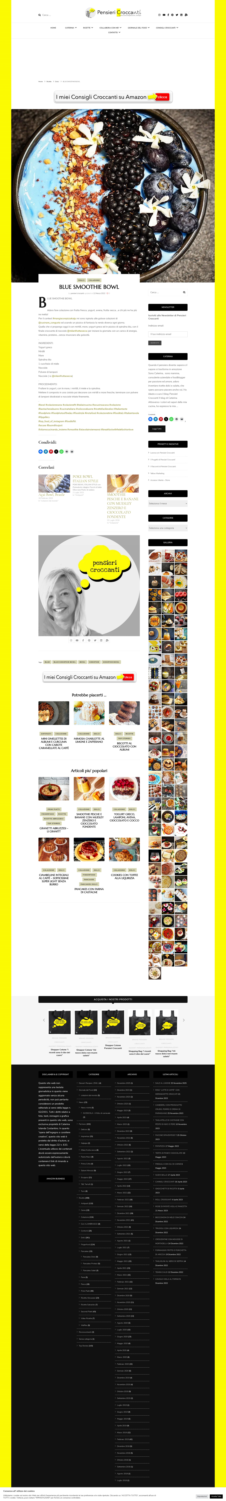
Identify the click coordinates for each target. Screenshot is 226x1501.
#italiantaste (120, 408)
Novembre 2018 (123, 1453)
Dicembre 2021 (123, 1213)
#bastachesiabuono (48, 408)
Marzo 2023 (122, 1124)
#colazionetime (104, 413)
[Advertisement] (113, 58)
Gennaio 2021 (122, 1288)
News (81, 1102)
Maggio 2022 (122, 1179)
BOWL (82, 662)
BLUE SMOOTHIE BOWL (65, 662)
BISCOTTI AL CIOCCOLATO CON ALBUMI (124, 746)
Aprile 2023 (121, 1117)
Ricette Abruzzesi (53, 819)
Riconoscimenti (85, 1332)
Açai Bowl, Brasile (51, 494)
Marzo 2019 (122, 1432)
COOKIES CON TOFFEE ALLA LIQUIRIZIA (124, 876)
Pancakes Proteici (90, 1263)
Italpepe (84, 1143)
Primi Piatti (54, 809)
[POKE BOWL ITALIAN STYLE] (90, 485)
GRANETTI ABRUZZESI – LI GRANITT (54, 830)
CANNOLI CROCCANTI (164, 1182)
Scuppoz (84, 1177)
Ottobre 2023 (122, 1104)
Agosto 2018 (122, 1473)
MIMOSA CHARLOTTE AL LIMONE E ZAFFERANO (89, 740)
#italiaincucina (84, 404)
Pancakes (89, 879)
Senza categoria (85, 1339)
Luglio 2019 (122, 1405)
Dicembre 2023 (123, 1090)
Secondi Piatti (86, 1311)
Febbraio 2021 (123, 1282)
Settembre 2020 (123, 1316)
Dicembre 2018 (123, 1446)
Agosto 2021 (122, 1241)
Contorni (84, 1231)
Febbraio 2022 (123, 1199)
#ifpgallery (44, 417)
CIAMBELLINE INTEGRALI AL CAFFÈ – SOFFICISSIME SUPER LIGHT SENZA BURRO (54, 879)
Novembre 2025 (123, 1083)
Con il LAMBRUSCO (89, 1224)
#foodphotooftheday (62, 413)
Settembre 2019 (123, 1398)
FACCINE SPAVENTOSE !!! (166, 1135)
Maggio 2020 (122, 1343)
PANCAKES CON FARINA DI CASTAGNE (89, 891)
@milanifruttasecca (77, 330)
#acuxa (42, 425)
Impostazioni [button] (202, 1496)
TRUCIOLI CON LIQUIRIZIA (166, 1228)
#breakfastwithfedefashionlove (117, 429)
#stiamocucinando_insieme (52, 429)
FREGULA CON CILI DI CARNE (168, 1164)
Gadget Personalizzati (60, 1046)
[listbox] (113, 1033)
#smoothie (72, 429)
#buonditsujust (54, 425)
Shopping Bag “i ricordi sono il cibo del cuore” (140, 1052)
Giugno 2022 (122, 1172)
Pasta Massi (86, 1157)
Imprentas (85, 1136)
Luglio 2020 (122, 1330)
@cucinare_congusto (49, 322)
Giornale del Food (137, 28)
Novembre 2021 (123, 1220)
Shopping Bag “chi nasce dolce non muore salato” (166, 1054)
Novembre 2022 (123, 1138)
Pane (83, 1277)
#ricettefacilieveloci (104, 408)
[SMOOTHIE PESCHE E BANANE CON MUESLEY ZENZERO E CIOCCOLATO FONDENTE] (123, 484)
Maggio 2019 (122, 1419)
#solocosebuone (84, 408)
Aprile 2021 (121, 1268)
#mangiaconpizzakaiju (64, 318)
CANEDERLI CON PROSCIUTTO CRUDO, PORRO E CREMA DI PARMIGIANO (168, 1109)
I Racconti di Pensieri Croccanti (163, 466)
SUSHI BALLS (161, 1175)
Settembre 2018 (123, 1467)
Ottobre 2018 (122, 1460)
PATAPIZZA (160, 1146)
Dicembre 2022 (123, 1131)
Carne (83, 1210)
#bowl (41, 404)
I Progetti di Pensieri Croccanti (162, 459)
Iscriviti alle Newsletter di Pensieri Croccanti (167, 317)
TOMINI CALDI (161, 1272)
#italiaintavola (131, 413)
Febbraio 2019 (123, 1439)
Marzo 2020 (122, 1357)
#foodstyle (78, 413)
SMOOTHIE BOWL (111, 662)
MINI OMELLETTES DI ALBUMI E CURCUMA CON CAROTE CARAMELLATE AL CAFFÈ (54, 743)
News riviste (86, 1107)
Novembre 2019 (123, 1384)
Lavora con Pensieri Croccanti (162, 453)
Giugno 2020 (122, 1336)
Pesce (83, 1284)
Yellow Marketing (157, 473)
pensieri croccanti (77, 293)
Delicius (84, 1129)
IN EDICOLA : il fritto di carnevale (96, 1113)
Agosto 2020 (122, 1323)
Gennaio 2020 (122, 1371)
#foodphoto (44, 413)
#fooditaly (118, 413)
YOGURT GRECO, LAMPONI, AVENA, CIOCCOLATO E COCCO (124, 817)
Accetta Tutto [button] (216, 1496)
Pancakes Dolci (89, 884)
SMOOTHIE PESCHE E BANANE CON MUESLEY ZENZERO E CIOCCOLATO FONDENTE (122, 505)
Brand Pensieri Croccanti (59, 1040)
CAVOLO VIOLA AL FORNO (167, 1279)
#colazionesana (54, 404)
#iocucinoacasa (100, 404)
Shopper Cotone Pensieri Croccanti (113, 1047)
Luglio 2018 (122, 1480)
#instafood (90, 413)
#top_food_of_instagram (51, 421)
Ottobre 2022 (122, 1145)
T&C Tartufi (85, 1184)
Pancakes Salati (89, 1270)
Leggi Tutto (157, 429)
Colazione (94, 280)
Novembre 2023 (123, 1097)
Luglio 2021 (122, 1247)
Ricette (86, 28)
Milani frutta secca (88, 1150)
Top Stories (124, 738)
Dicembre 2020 (123, 1295)
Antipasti (46, 734)
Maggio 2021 (122, 1261)
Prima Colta (85, 1164)
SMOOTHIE (94, 662)
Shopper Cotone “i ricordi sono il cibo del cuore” (59, 1052)
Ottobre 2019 (122, 1391)
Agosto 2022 (122, 1158)
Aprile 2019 (121, 1425)
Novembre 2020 (123, 1302)
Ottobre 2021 (122, 1227)
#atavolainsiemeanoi (89, 429)
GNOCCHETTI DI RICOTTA (166, 1188)
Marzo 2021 (122, 1275)
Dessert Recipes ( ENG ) (88, 1083)
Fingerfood (48, 814)
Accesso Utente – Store (160, 480)
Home (53, 28)
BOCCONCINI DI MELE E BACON (169, 1217)
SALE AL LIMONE (162, 1083)
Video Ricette (86, 1318)
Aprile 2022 (121, 1186)
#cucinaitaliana (67, 408)
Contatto (113, 32)
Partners (82, 1124)
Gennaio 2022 (122, 1206)
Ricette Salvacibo (88, 1304)
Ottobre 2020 (122, 1309)
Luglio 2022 (122, 1165)
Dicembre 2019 (123, 1378)
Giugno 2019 (122, 1412)
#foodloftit (70, 421)
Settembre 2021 (123, 1234)
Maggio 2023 (122, 1110)
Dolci (81, 280)
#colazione (115, 404)
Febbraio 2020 (123, 1364)
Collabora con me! (109, 28)
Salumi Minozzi (87, 1170)
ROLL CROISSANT (163, 1199)
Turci (83, 1191)
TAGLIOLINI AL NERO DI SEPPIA (169, 1261)
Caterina (69, 28)
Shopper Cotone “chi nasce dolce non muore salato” (86, 1053)
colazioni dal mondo (89, 1095)
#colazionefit (69, 404)
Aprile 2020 (121, 1350)
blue (47, 662)
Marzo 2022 (122, 1193)
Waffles (84, 1325)
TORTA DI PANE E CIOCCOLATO (168, 1153)
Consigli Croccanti (166, 28)
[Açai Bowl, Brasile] (54, 484)
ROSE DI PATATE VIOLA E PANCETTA (171, 1206)
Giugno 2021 (122, 1254)
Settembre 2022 (123, 1151)
